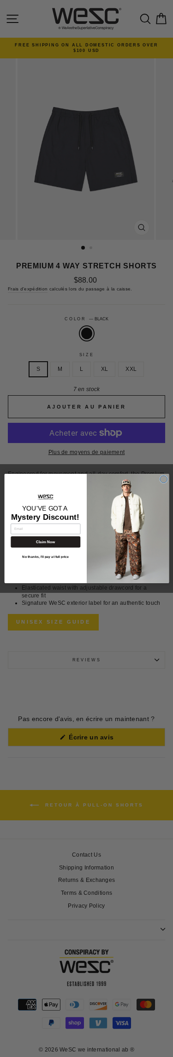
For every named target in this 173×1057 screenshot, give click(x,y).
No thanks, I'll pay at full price (45, 557)
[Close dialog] (163, 479)
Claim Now (45, 542)
